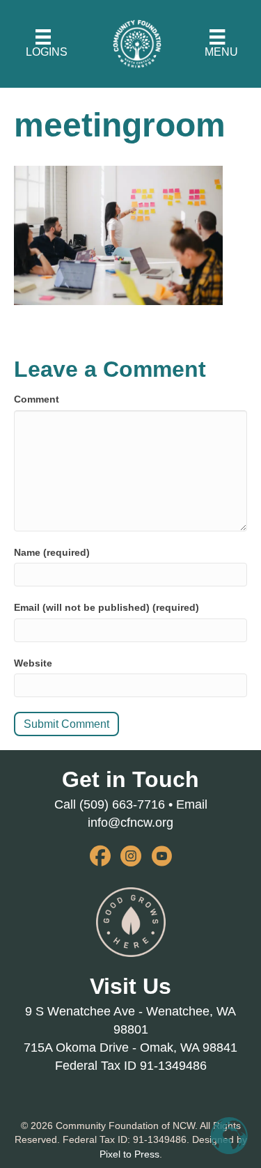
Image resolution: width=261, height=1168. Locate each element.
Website (33, 663)
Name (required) (52, 552)
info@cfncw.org (130, 823)
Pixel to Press (129, 1154)
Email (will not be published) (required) (106, 607)
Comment (36, 399)
